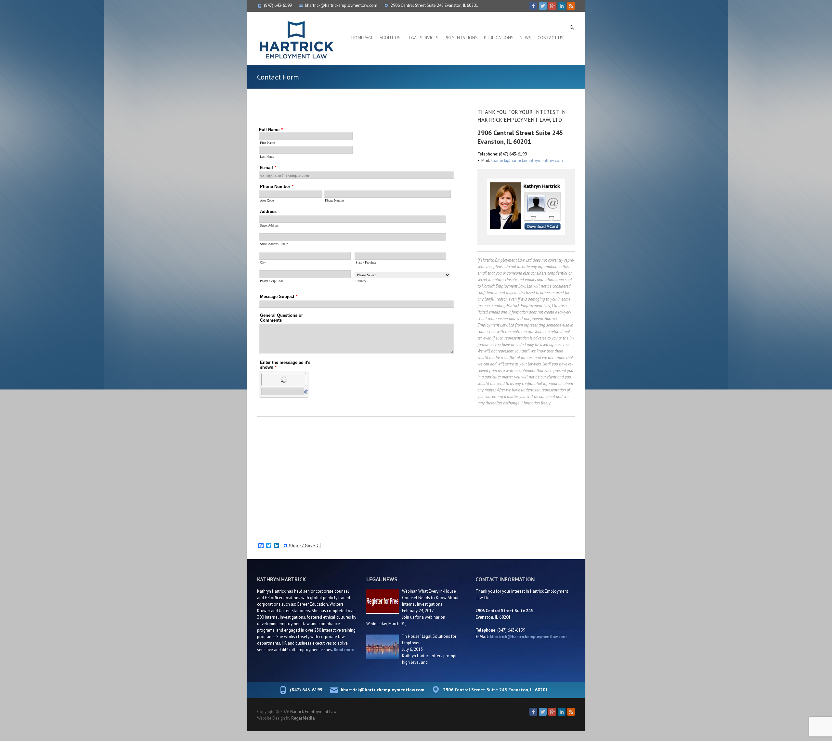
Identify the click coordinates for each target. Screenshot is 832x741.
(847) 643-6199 (278, 5)
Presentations (461, 38)
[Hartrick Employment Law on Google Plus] (552, 6)
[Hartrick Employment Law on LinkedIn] (562, 6)
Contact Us (551, 38)
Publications (499, 38)
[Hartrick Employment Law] (296, 39)
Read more (344, 649)
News (525, 38)
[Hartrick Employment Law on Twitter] (543, 6)
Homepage (362, 38)
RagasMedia (303, 718)
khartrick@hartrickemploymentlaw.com (341, 5)
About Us (390, 38)
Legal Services (422, 38)
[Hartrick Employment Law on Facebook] (533, 6)
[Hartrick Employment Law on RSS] (571, 6)
